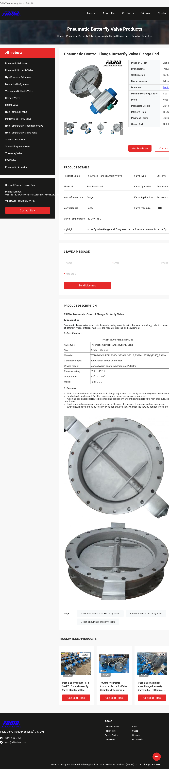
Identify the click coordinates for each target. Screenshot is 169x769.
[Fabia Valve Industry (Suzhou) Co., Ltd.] (10, 13)
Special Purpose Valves (17, 146)
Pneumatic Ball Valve (16, 63)
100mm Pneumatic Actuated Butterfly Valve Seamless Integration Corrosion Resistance (113, 686)
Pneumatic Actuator (16, 167)
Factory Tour (110, 731)
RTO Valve (10, 160)
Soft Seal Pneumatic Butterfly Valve (100, 613)
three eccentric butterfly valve (146, 613)
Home (60, 36)
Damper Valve (12, 98)
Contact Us (110, 739)
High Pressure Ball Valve (18, 77)
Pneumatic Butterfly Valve (80, 36)
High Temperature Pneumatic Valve (24, 125)
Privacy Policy (138, 739)
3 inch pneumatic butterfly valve (98, 622)
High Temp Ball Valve (16, 112)
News (134, 726)
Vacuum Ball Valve (15, 139)
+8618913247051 (27, 201)
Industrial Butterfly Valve (18, 119)
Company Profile (112, 726)
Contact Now (27, 210)
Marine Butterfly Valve (17, 84)
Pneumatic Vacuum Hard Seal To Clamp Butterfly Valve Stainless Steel (75, 686)
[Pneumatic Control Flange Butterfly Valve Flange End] (93, 89)
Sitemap (135, 735)
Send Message (87, 285)
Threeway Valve (13, 153)
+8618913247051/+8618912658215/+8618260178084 (34, 194)
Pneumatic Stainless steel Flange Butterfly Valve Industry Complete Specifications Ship (151, 686)
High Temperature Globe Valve (21, 132)
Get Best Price (140, 148)
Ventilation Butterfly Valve (19, 91)
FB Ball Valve (11, 105)
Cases (135, 731)
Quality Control (111, 735)
